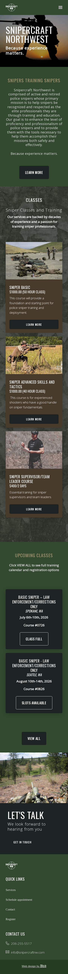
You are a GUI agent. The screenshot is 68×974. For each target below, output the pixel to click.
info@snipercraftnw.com (28, 952)
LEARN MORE (34, 509)
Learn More (34, 172)
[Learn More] (34, 260)
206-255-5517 (21, 943)
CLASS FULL (34, 638)
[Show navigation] (59, 7)
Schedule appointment (19, 899)
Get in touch (22, 842)
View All (34, 738)
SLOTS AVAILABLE (34, 702)
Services (11, 890)
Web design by (31, 966)
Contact (10, 909)
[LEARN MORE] (34, 450)
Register (10, 919)
